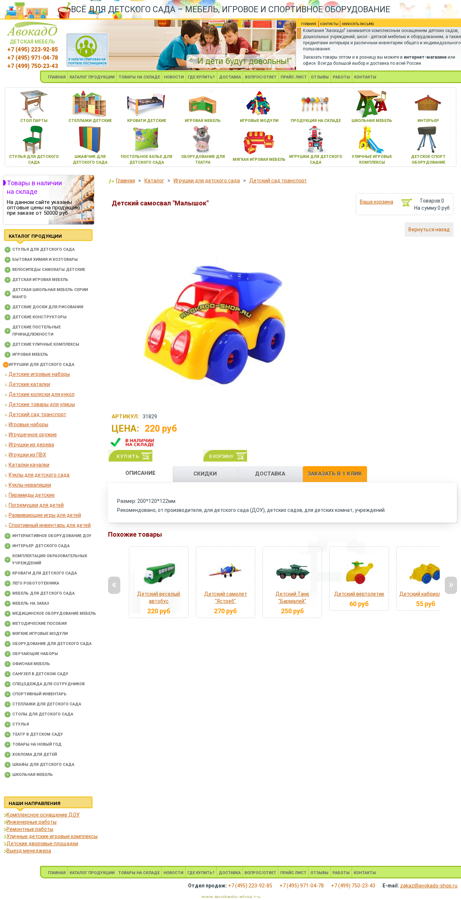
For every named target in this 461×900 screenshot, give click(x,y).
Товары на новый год (37, 744)
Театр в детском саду (37, 734)
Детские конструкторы (39, 317)
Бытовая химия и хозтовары (45, 259)
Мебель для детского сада (43, 593)
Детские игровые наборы (39, 374)
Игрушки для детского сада (41, 364)
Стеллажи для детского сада (46, 704)
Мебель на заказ (30, 603)
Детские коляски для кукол (42, 394)
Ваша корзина (376, 202)
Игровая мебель (30, 354)
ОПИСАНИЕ (140, 473)
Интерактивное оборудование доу (51, 535)
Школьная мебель (32, 774)
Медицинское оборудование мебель (54, 613)
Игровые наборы (28, 424)
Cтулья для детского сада (43, 249)
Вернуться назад (429, 229)
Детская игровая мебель (40, 279)
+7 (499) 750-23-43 (32, 66)
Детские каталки (29, 384)
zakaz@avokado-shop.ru (428, 885)
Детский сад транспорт (37, 414)
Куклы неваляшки (30, 485)
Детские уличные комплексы (45, 344)
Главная (125, 180)
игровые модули (259, 120)
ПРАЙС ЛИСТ (294, 77)
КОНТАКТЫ (365, 77)
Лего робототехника (35, 583)
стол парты (34, 120)
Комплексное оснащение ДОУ (43, 815)
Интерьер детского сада (41, 546)
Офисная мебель (31, 664)
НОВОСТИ (174, 77)
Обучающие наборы (35, 653)
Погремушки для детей (36, 505)
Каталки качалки (29, 465)
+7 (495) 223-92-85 (32, 49)
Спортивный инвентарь (39, 694)
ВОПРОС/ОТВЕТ (261, 77)
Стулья (20, 724)
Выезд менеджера (28, 851)
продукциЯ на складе (316, 120)
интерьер (428, 120)
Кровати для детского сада (44, 573)
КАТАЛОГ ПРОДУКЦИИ (92, 77)
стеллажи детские (90, 120)
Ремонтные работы (29, 829)
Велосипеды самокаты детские (48, 269)
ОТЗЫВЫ (320, 77)
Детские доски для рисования (47, 307)
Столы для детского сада (42, 714)
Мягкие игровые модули (40, 633)
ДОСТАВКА (230, 77)
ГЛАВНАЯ (57, 77)
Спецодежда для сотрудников (48, 684)
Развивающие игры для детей (45, 515)
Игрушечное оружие (33, 434)
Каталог (154, 180)
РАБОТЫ (341, 77)
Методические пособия (39, 623)
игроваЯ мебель (203, 120)
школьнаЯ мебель (372, 120)
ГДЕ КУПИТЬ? (201, 77)
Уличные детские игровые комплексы (52, 836)
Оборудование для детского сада (51, 643)
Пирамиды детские (32, 495)
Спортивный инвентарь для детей (50, 525)
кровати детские (146, 120)
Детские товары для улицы (42, 404)
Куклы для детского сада (39, 475)
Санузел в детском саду (40, 674)
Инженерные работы (31, 822)
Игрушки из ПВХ (27, 455)
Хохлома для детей (34, 754)
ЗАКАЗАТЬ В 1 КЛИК (335, 474)
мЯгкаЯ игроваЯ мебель (259, 159)
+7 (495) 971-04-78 (32, 57)
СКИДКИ (205, 474)
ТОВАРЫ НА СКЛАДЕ (139, 77)
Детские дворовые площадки (42, 843)
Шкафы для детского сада (43, 764)
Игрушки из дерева (31, 444)
